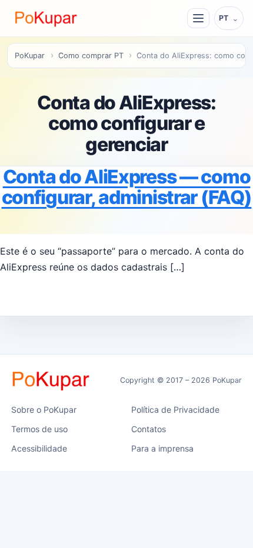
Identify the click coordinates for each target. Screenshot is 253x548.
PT (224, 18)
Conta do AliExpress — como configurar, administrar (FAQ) (127, 187)
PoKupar (30, 55)
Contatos (148, 429)
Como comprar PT (91, 55)
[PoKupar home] (46, 18)
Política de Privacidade (175, 410)
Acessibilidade (39, 448)
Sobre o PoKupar (43, 410)
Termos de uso (39, 429)
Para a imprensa (162, 448)
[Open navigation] (198, 18)
